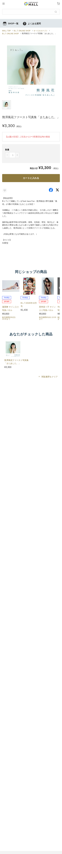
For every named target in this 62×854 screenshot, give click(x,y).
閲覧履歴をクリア (49, 377)
